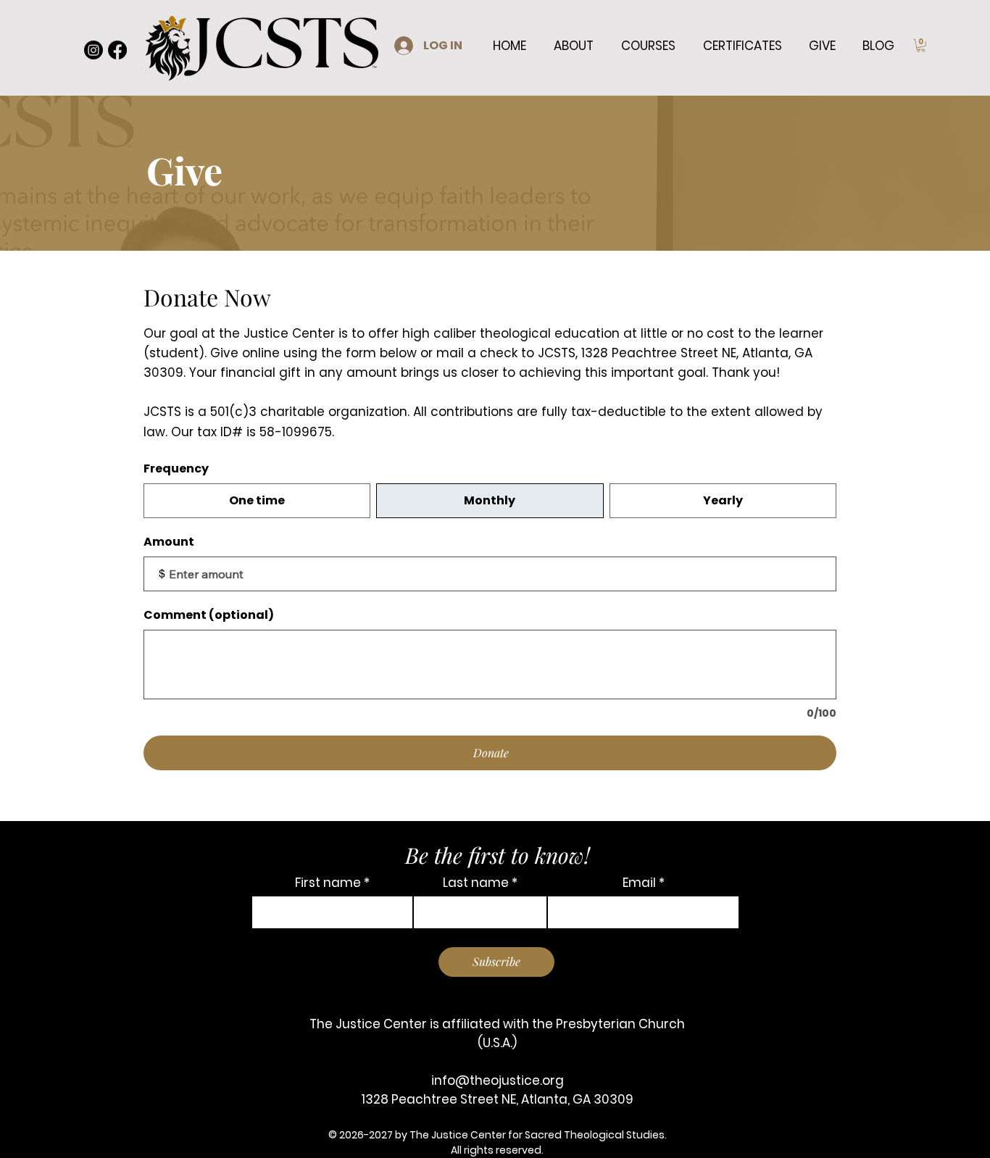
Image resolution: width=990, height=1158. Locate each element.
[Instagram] (93, 50)
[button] (573, 46)
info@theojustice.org (497, 1080)
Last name (476, 883)
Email (639, 883)
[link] (920, 45)
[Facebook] (117, 50)
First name (328, 883)
